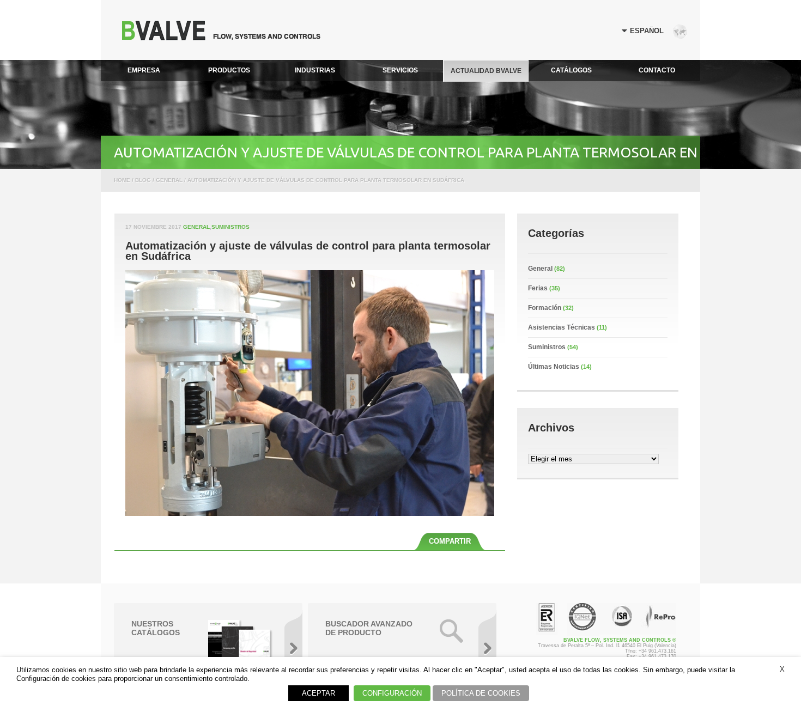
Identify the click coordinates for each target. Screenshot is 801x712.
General (196, 227)
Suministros (230, 227)
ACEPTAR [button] (318, 693)
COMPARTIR (450, 541)
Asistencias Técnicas (561, 327)
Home (122, 180)
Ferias (538, 288)
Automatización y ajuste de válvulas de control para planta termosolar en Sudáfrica (307, 251)
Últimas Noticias (553, 366)
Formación (544, 308)
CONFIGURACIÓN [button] (392, 693)
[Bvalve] (221, 37)
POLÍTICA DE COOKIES (480, 693)
